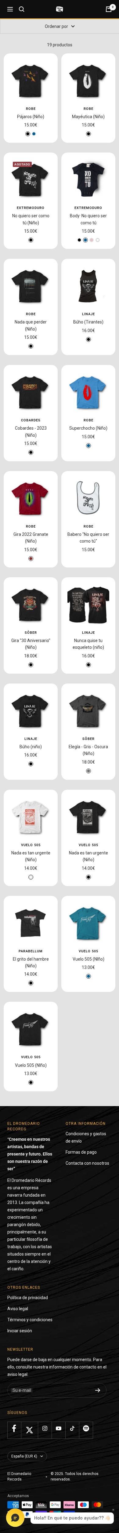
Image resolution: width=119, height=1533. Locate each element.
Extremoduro (31, 208)
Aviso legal (17, 1308)
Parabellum (31, 951)
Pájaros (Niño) (30, 116)
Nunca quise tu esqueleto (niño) (88, 644)
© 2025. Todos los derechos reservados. (75, 1476)
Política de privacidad (27, 1297)
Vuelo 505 (31, 845)
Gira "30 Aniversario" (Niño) (30, 644)
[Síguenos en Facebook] (14, 1428)
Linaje (88, 314)
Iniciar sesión (19, 1330)
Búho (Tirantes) (88, 321)
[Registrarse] (97, 1390)
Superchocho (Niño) (88, 428)
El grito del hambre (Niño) (31, 962)
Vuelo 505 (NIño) (88, 959)
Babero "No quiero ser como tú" (88, 538)
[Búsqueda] (21, 9)
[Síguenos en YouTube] (58, 1428)
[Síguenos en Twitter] (29, 1430)
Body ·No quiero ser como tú (88, 219)
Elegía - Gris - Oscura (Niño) (88, 750)
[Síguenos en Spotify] (86, 1428)
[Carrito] (109, 9)
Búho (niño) (31, 746)
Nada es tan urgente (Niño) (30, 856)
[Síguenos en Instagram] (45, 1428)
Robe (31, 109)
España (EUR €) (24, 1456)
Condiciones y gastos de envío (86, 1137)
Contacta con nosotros (87, 1163)
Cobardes (31, 420)
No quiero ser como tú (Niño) (30, 219)
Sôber (31, 633)
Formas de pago (81, 1152)
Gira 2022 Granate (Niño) (30, 538)
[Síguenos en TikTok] (72, 1428)
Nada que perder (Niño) (31, 325)
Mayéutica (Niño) (88, 116)
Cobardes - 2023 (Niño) (31, 431)
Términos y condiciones (29, 1319)
